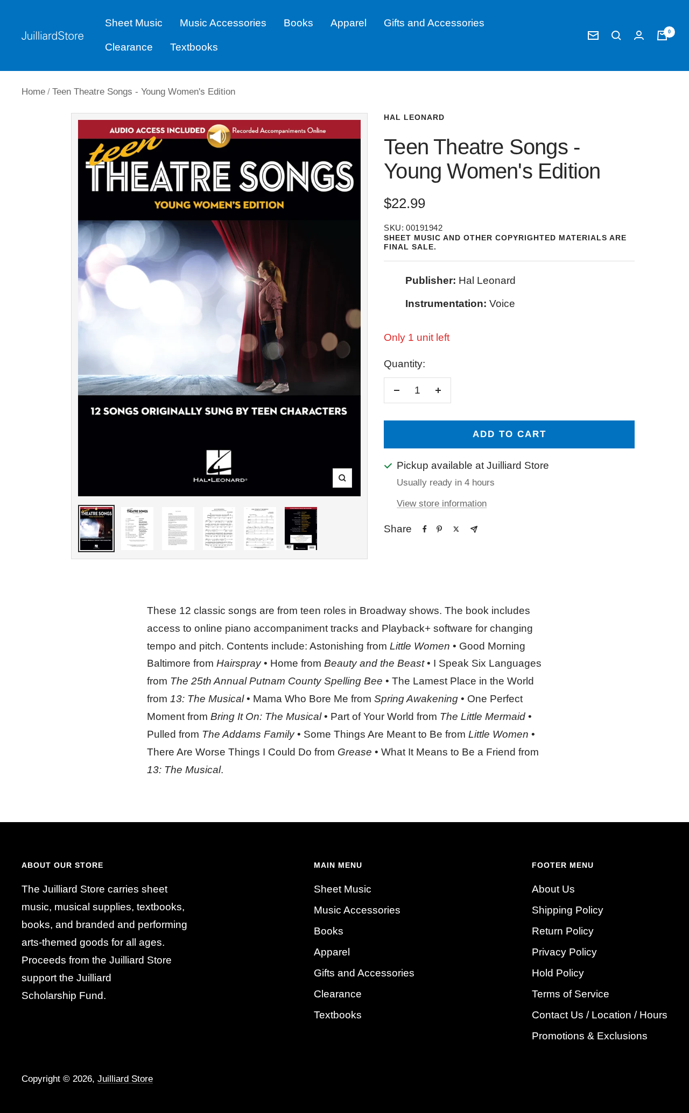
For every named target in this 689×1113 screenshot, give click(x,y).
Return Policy (563, 931)
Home (33, 92)
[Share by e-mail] (473, 529)
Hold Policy (558, 973)
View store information (442, 503)
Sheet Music (134, 22)
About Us (553, 889)
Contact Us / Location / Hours (599, 1015)
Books (298, 22)
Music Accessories (223, 22)
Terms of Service (570, 994)
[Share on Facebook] (425, 529)
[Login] (639, 35)
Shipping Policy (567, 910)
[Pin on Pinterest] (439, 529)
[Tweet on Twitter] (456, 529)
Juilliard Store (125, 1079)
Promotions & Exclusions (590, 1035)
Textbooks (194, 47)
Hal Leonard (414, 117)
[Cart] (662, 35)
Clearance (129, 47)
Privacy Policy (564, 952)
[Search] (616, 35)
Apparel (349, 22)
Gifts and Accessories (434, 22)
